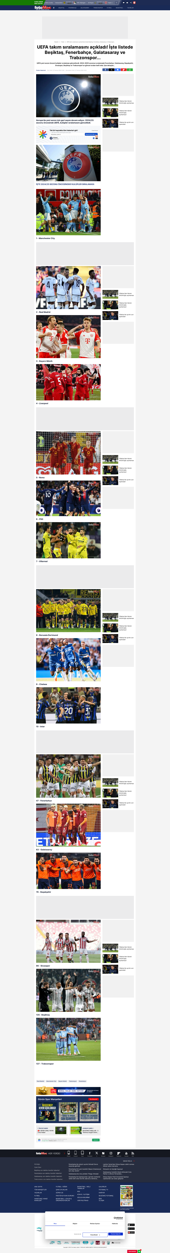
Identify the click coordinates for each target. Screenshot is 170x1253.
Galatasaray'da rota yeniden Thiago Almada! (83, 1174)
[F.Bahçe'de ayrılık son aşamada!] (110, 123)
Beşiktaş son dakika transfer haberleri (47, 1170)
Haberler (56, 42)
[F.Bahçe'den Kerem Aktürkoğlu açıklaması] (110, 102)
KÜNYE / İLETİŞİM (83, 1194)
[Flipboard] (124, 69)
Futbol (62, 42)
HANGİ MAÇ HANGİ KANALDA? (40, 1199)
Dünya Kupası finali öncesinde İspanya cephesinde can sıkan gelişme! (116, 1177)
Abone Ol (96, 1140)
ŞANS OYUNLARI (61, 1190)
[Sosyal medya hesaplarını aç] (130, 2)
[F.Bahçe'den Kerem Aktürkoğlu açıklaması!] (110, 112)
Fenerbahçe (82, 1081)
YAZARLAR (38, 1193)
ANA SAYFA (38, 1187)
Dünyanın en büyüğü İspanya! (113, 1169)
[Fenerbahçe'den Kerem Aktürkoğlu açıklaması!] (47, 1111)
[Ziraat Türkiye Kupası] (134, 2)
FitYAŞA (37, 1164)
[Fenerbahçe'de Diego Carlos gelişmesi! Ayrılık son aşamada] (68, 1111)
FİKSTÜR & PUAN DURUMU (65, 1196)
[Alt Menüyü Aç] (53, 7)
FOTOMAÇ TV (103, 1190)
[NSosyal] (118, 69)
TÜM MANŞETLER (40, 1190)
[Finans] (68, 1090)
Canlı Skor (37, 1167)
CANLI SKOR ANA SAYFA (38, 2)
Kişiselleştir (94, 1235)
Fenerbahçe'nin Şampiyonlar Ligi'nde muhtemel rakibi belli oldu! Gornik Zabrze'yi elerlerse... (84, 1177)
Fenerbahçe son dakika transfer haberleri (48, 1173)
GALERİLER (102, 1187)
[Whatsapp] (130, 69)
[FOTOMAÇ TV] (123, 2)
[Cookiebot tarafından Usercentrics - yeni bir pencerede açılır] (115, 1218)
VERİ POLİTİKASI (82, 1200)
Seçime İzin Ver (77, 1234)
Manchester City (51, 1081)
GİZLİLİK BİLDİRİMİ (83, 1197)
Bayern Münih (63, 1081)
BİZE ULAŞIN (101, 1199)
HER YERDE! (54, 1153)
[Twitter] (111, 69)
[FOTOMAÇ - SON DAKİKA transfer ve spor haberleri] (42, 8)
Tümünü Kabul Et (115, 1234)
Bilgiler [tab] (75, 1223)
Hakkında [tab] (115, 1223)
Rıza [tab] (55, 1223)
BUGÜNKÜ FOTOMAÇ (106, 1196)
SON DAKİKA (132, 1251)
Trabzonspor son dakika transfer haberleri (48, 1179)
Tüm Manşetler (93, 1099)
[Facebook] (105, 69)
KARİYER (102, 1193)
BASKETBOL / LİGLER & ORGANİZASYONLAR (64, 1199)
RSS (78, 1191)
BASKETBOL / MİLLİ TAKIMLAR (83, 1187)
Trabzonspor (72, 1081)
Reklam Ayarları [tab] (95, 1223)
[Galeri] (127, 2)
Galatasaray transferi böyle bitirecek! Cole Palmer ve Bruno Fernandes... (117, 1173)
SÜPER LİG (59, 1193)
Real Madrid (40, 1081)
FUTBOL (37, 1196)
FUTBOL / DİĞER (61, 1187)
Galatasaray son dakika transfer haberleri (48, 1176)
